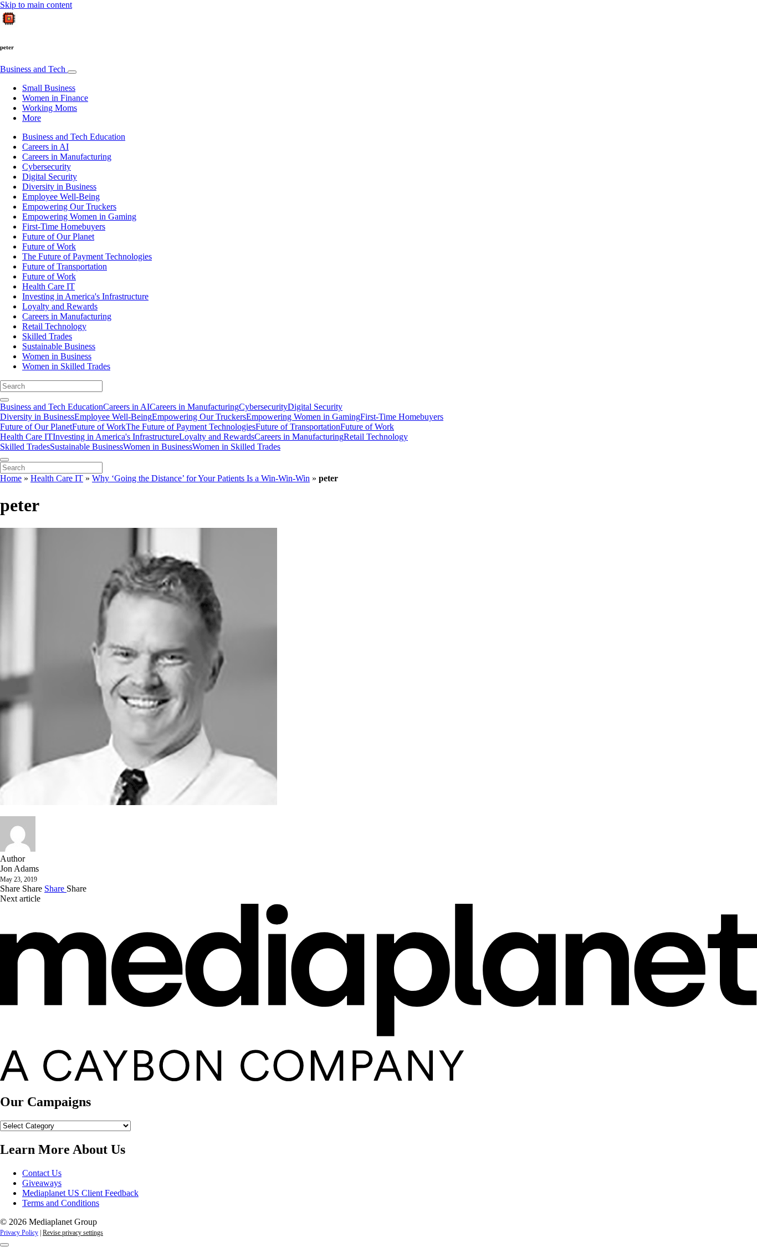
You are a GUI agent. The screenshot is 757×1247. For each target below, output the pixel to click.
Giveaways (42, 1183)
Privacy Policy (19, 1232)
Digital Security (49, 176)
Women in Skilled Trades (66, 366)
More (31, 118)
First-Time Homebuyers (63, 226)
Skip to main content (36, 4)
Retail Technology (54, 326)
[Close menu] (4, 459)
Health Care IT (48, 286)
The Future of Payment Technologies (87, 256)
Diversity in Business (59, 186)
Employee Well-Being (61, 196)
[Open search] (4, 399)
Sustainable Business (58, 346)
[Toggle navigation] (72, 72)
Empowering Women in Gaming (79, 216)
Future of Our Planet (58, 236)
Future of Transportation (64, 266)
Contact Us (42, 1173)
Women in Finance (55, 98)
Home (11, 478)
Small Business (48, 88)
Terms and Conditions (60, 1203)
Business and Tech (34, 69)
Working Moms (49, 108)
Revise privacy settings (73, 1232)
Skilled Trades (47, 336)
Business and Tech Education (73, 136)
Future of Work (49, 246)
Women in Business (56, 356)
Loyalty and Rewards (60, 306)
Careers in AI (45, 146)
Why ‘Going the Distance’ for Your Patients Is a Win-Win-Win (201, 478)
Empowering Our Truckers (69, 206)
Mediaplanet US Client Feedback (80, 1193)
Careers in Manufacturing (66, 156)
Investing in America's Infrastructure (85, 296)
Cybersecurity (46, 166)
